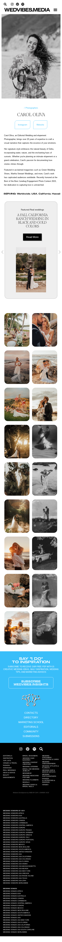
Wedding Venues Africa (13, 891)
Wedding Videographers (49, 762)
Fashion (6, 765)
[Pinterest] (17, 4)
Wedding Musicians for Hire (31, 776)
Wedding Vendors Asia (12, 815)
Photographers (31, 108)
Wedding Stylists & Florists (50, 767)
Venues (45, 784)
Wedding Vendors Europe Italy (16, 837)
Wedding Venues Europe (13, 905)
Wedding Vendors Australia (15, 818)
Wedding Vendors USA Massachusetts (19, 866)
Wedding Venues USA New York (16, 920)
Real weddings (37, 209)
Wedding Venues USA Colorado (16, 927)
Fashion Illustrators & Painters (48, 780)
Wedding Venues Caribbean (14, 901)
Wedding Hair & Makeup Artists (48, 771)
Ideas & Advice (9, 772)
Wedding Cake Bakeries (28, 759)
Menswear (27, 773)
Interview (7, 768)
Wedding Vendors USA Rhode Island (18, 876)
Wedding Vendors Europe (14, 827)
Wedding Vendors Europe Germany (18, 832)
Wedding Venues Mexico (13, 908)
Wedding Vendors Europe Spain (16, 842)
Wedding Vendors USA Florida (16, 861)
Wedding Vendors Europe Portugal (18, 839)
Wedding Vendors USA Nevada (15, 868)
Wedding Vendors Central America (18, 825)
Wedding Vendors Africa (13, 813)
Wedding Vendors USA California (17, 856)
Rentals (26, 782)
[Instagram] (12, 4)
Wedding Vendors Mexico (14, 844)
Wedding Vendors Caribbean (15, 823)
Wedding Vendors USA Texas (15, 878)
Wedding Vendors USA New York (16, 871)
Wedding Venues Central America (17, 903)
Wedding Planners (31, 780)
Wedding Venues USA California (16, 925)
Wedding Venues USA (12, 917)
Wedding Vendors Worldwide (15, 883)
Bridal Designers (30, 756)
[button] (55, 10)
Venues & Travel (10, 763)
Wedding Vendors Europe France (17, 830)
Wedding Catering (30, 766)
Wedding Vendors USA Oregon (16, 873)
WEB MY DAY (33, 792)
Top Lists (7, 760)
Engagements (9, 777)
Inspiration (8, 758)
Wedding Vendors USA (12, 854)
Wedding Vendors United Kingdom (17, 852)
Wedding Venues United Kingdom (17, 915)
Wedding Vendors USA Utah (14, 880)
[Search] (41, 749)
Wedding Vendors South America (17, 849)
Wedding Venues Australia (14, 896)
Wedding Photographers (49, 775)
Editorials (7, 756)
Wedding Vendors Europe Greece (17, 835)
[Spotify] (22, 4)
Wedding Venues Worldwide (15, 932)
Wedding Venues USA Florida (15, 922)
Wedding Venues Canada (13, 898)
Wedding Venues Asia (12, 893)
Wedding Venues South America (16, 913)
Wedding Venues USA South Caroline (18, 929)
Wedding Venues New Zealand (15, 910)
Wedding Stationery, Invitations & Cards (50, 757)
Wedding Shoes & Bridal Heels (30, 785)
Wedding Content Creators (30, 763)
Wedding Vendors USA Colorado (17, 859)
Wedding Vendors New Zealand (16, 847)
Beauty (6, 775)
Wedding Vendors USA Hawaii (15, 864)
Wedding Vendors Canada (14, 820)
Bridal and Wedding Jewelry (31, 770)
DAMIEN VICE (44, 792)
